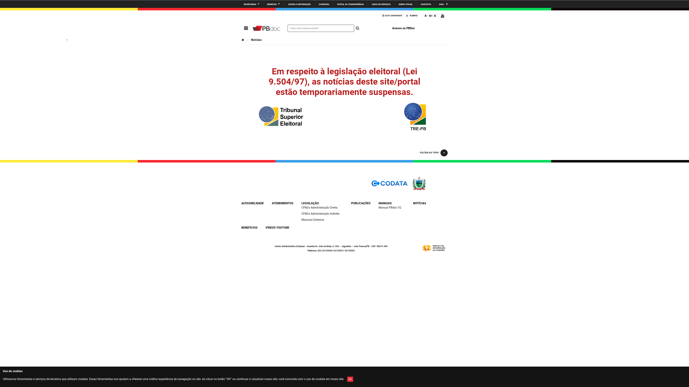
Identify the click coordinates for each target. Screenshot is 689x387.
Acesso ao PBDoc (403, 28)
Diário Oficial (406, 4)
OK (350, 379)
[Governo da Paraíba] (430, 189)
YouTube (443, 16)
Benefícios (249, 227)
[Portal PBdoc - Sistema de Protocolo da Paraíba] (266, 28)
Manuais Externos (312, 219)
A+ (431, 15)
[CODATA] (389, 184)
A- (426, 15)
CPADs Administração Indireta (320, 213)
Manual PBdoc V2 (390, 207)
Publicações (361, 203)
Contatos (426, 4)
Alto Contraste (393, 16)
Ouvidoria (324, 4)
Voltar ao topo (429, 152)
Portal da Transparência (350, 4)
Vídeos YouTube (277, 227)
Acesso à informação (299, 4)
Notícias (419, 203)
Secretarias (250, 4)
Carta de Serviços (381, 4)
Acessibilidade (252, 203)
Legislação (310, 203)
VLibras (414, 16)
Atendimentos (282, 203)
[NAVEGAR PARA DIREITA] (447, 4)
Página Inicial (243, 40)
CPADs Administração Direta (319, 207)
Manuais (385, 203)
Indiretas (272, 4)
